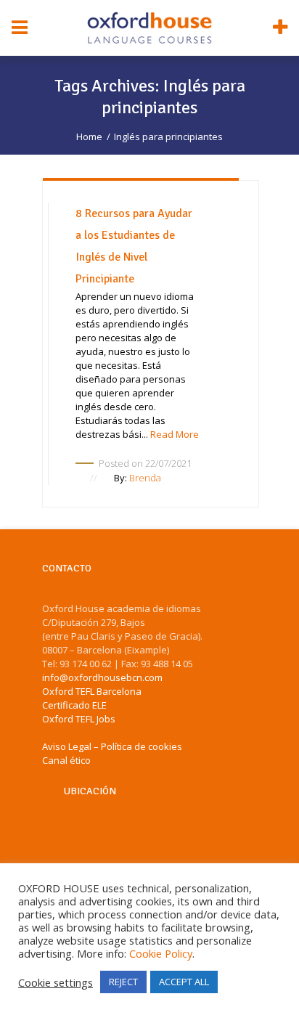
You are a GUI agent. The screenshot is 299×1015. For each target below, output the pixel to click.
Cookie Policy (160, 953)
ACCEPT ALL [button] (184, 981)
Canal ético (66, 760)
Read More (174, 434)
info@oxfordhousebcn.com (102, 677)
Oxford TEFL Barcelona (92, 691)
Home (89, 136)
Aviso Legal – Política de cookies (112, 746)
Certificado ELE (74, 705)
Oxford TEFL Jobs (78, 718)
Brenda (145, 477)
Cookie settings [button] (55, 982)
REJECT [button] (123, 981)
